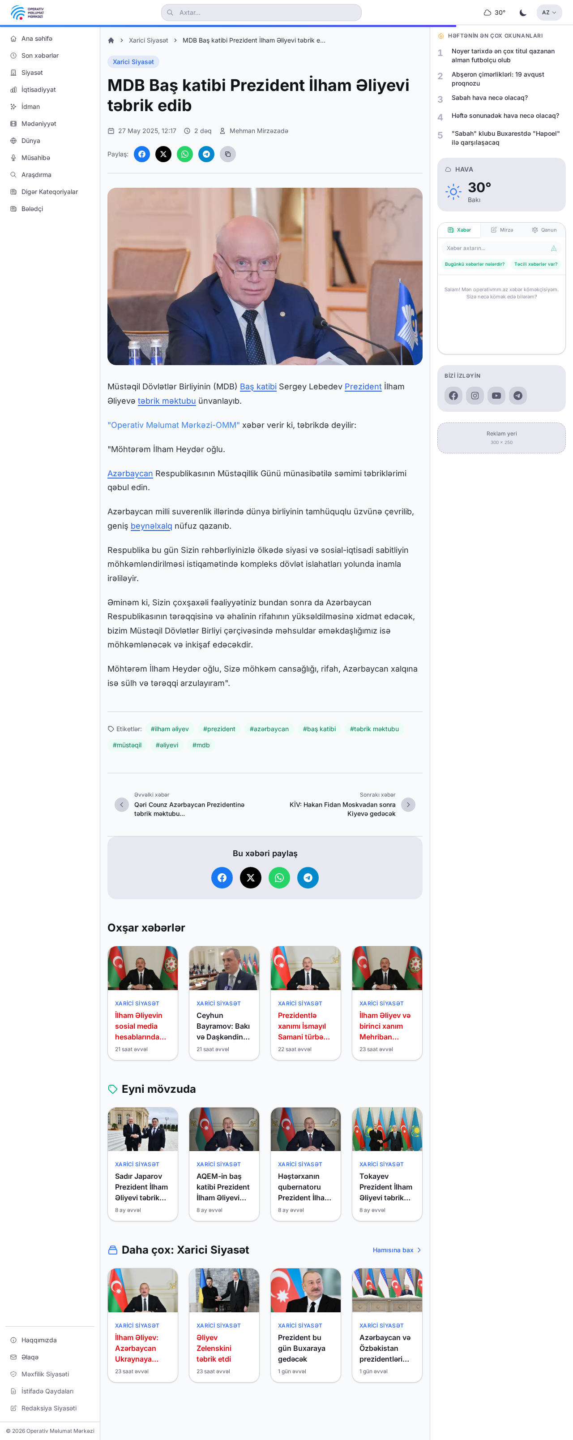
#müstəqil (127, 745)
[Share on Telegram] (206, 154)
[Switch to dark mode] (523, 12)
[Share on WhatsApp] (185, 154)
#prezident (219, 729)
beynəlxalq (151, 525)
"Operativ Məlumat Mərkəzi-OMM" (173, 425)
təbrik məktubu (167, 400)
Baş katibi (258, 386)
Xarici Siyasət (148, 40)
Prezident (363, 386)
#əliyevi (167, 745)
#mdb (201, 745)
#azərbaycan (269, 729)
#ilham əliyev (170, 729)
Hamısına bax (393, 1250)
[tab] (459, 230)
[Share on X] (163, 154)
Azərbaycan (130, 473)
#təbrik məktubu (374, 729)
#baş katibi (319, 729)
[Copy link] (228, 154)
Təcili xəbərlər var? (535, 264)
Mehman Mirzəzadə (259, 130)
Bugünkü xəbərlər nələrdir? (475, 264)
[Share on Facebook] (142, 154)
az (546, 12)
